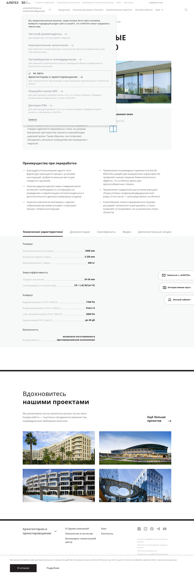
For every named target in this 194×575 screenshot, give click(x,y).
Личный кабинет (144, 9)
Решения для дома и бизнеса (88, 9)
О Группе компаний (77, 528)
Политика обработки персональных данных (152, 540)
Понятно (32, 119)
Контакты (107, 533)
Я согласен (23, 568)
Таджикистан (156, 3)
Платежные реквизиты (147, 551)
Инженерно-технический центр (80, 540)
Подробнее (53, 568)
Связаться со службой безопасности (152, 554)
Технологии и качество (79, 533)
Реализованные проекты (119, 9)
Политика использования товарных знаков (152, 546)
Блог (119, 2)
